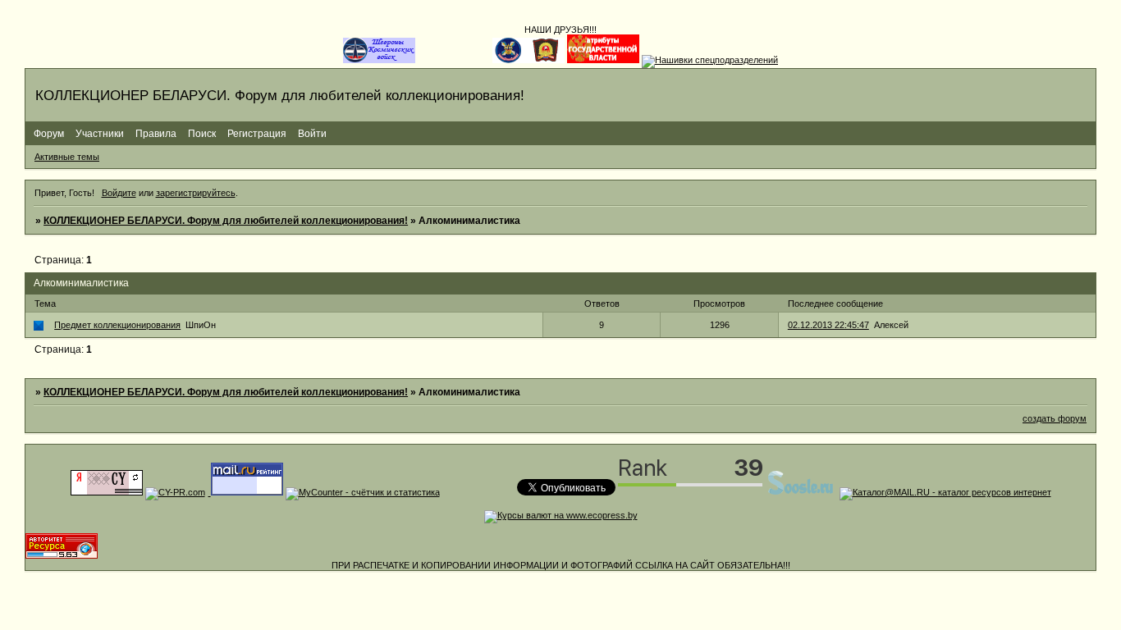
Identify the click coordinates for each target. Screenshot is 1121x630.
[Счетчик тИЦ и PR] (107, 492)
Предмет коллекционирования (117, 325)
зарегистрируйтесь (196, 193)
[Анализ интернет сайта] (175, 492)
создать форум (1055, 418)
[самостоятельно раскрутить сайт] (801, 492)
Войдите (119, 193)
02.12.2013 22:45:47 (828, 325)
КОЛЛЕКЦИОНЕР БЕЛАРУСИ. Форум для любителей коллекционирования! (225, 220)
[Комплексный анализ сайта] (61, 555)
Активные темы (66, 157)
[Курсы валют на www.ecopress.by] (561, 515)
